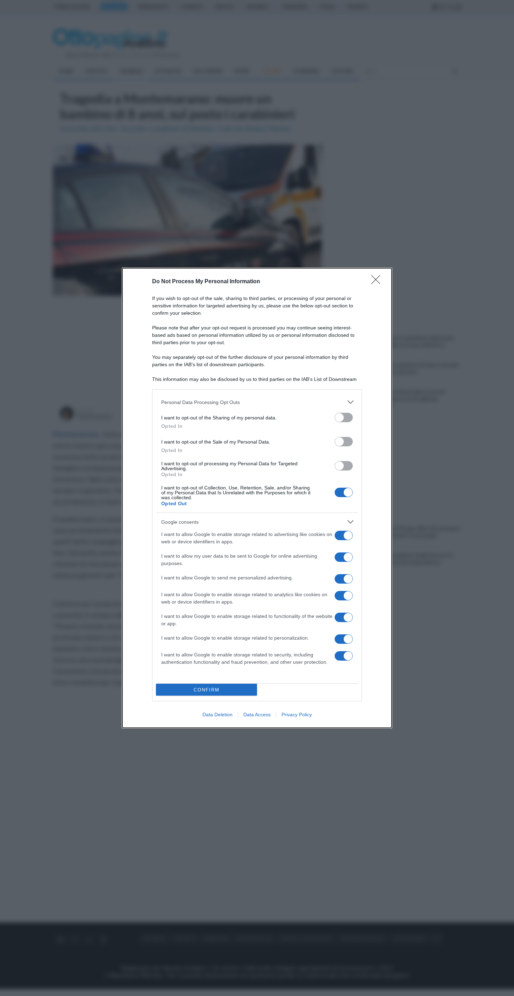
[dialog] (257, 498)
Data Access (257, 714)
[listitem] (257, 402)
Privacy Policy (296, 714)
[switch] (344, 417)
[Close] (378, 281)
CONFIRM (207, 689)
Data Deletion (217, 714)
